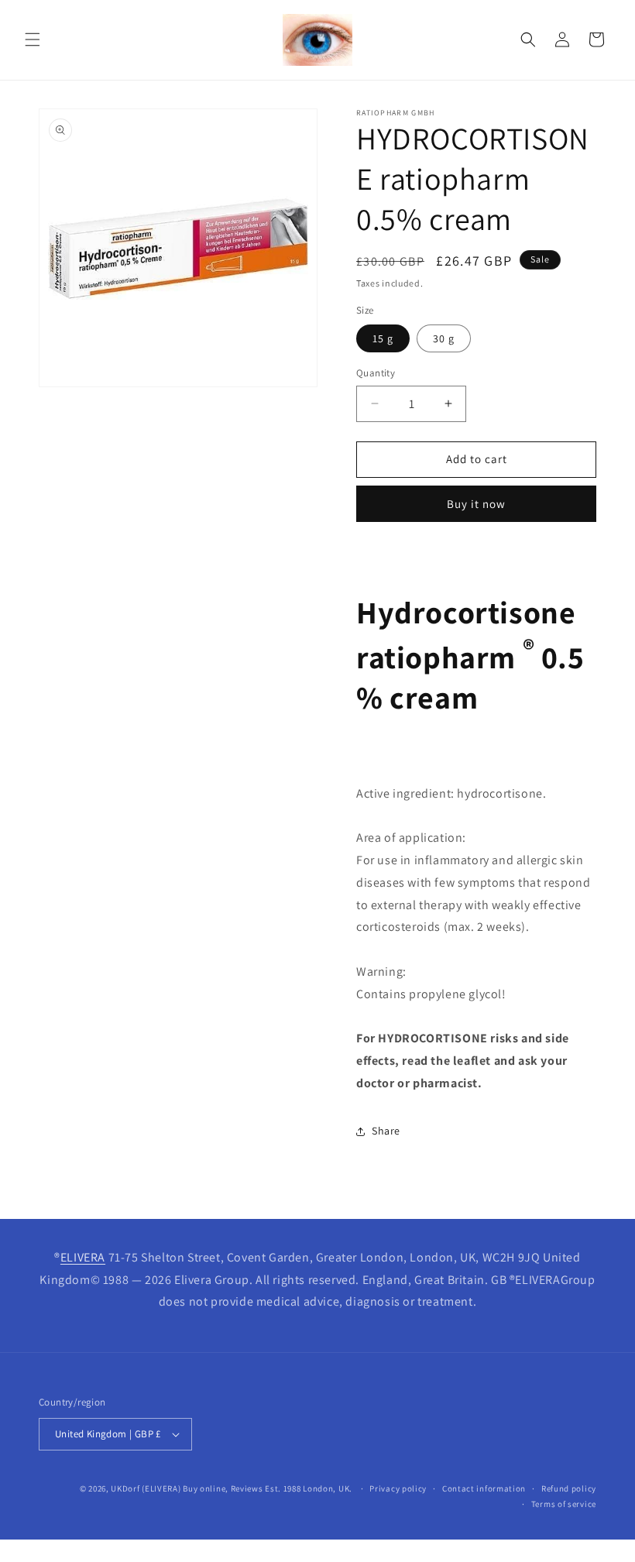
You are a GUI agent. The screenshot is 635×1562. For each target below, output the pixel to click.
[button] (32, 39)
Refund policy (568, 1488)
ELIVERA (82, 1257)
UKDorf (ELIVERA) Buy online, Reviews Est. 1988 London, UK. (231, 1488)
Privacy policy (398, 1488)
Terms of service (563, 1503)
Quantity (375, 372)
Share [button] (386, 1131)
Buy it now (476, 503)
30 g (444, 338)
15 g (382, 338)
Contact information (484, 1488)
